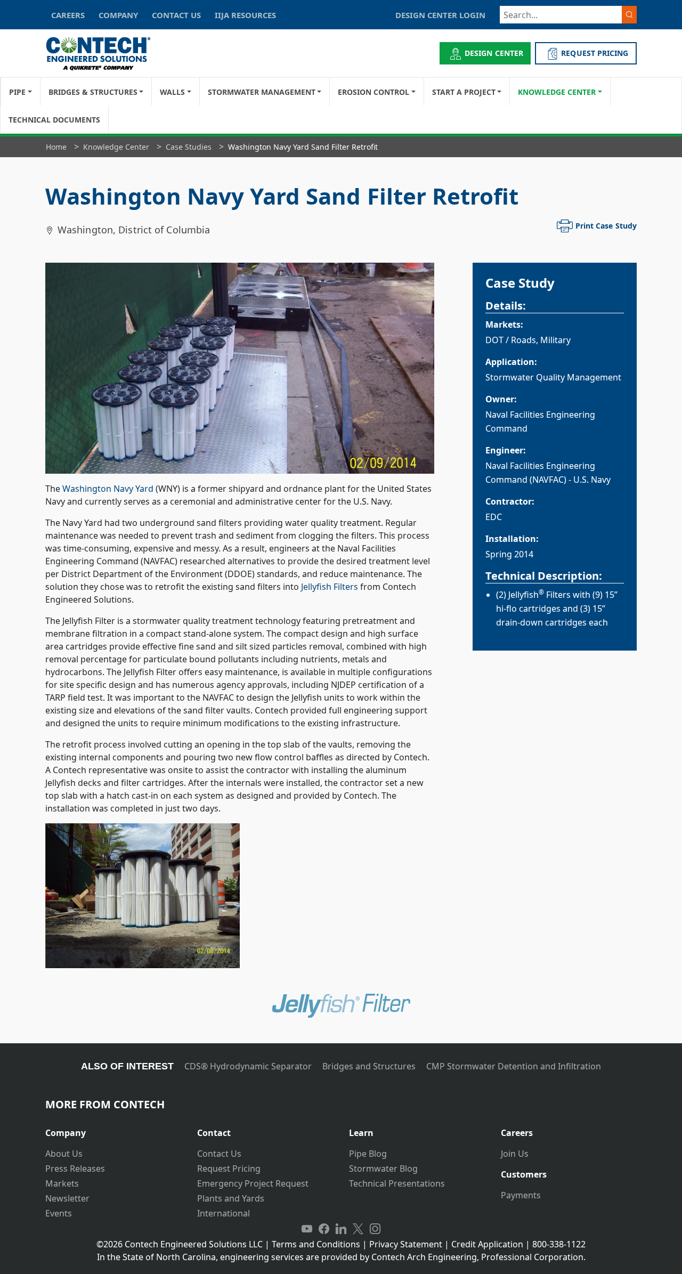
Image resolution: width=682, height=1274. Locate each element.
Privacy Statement (405, 1244)
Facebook (324, 1229)
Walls (172, 92)
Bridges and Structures (369, 1066)
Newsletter (67, 1198)
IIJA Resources (245, 15)
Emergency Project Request (252, 1183)
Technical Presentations (397, 1183)
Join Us (515, 1153)
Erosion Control (373, 92)
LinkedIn (341, 1229)
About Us (64, 1153)
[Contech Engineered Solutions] (105, 53)
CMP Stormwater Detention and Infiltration (513, 1066)
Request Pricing (229, 1168)
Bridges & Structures (92, 92)
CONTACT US (176, 15)
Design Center (494, 53)
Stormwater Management (261, 92)
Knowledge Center (557, 92)
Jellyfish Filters (329, 587)
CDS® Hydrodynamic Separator (248, 1066)
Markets (62, 1183)
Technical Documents (54, 120)
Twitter (358, 1229)
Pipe (17, 92)
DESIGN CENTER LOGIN (440, 15)
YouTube (307, 1229)
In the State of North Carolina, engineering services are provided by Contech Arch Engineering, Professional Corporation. (341, 1257)
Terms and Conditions (316, 1244)
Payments (521, 1195)
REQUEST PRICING (594, 53)
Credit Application (487, 1244)
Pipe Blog (368, 1153)
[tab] (113, 1128)
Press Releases (75, 1168)
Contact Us (219, 1153)
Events (58, 1213)
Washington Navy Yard (107, 488)
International (223, 1213)
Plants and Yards (230, 1198)
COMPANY (118, 15)
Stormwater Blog (383, 1168)
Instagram (375, 1229)
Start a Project (464, 92)
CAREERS (68, 15)
